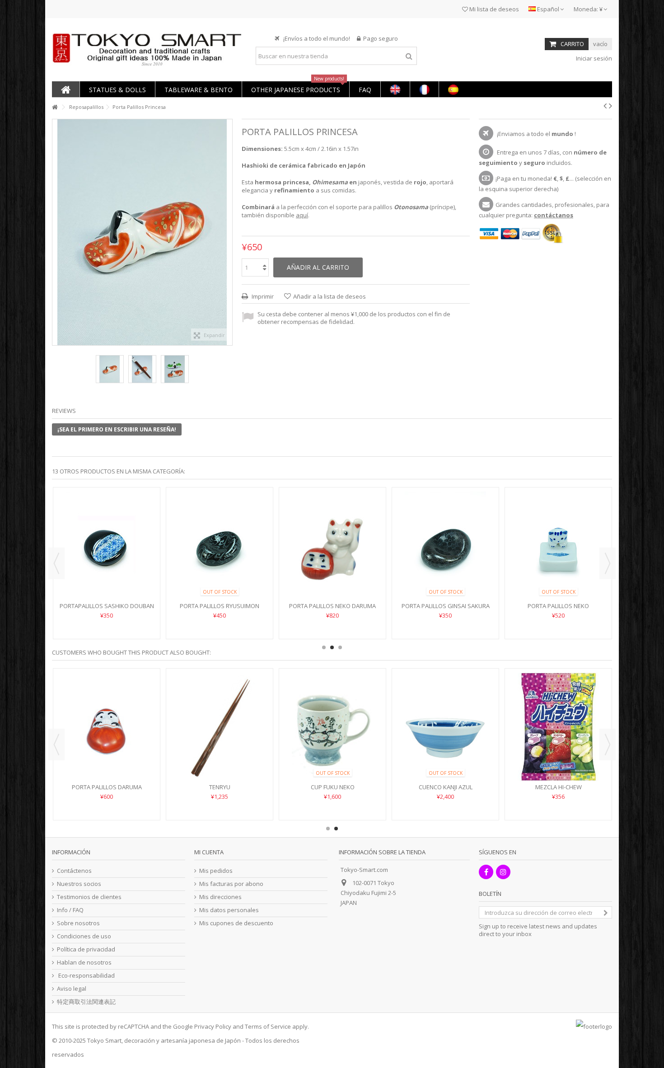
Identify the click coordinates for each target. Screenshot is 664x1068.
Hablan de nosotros (84, 962)
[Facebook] (486, 872)
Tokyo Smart (104, 1040)
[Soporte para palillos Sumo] (332, 532)
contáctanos (553, 215)
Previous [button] (56, 563)
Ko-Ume (220, 786)
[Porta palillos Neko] (219, 546)
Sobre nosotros (78, 923)
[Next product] (610, 105)
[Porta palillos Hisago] (332, 727)
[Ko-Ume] (219, 727)
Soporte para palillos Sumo (332, 579)
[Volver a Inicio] (54, 107)
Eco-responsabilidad (86, 975)
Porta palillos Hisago (332, 787)
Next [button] (607, 563)
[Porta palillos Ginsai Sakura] (106, 546)
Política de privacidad (86, 949)
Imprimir (262, 296)
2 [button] (332, 647)
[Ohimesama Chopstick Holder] (109, 369)
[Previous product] (605, 105)
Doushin (107, 787)
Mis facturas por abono (231, 884)
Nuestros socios (79, 884)
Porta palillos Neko (219, 606)
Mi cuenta (209, 852)
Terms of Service (268, 1026)
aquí (302, 215)
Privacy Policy (212, 1026)
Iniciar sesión (593, 58)
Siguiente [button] (228, 232)
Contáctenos (74, 871)
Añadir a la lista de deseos (329, 296)
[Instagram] (503, 872)
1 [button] (324, 647)
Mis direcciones (220, 897)
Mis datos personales (229, 910)
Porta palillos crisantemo (445, 579)
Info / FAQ (70, 910)
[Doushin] (106, 727)
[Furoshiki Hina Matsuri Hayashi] (558, 727)
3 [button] (340, 647)
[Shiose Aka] (445, 727)
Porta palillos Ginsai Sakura (107, 606)
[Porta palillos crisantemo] (445, 532)
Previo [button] (57, 232)
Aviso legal (71, 989)
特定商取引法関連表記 (86, 1002)
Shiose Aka (445, 787)
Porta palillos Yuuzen (558, 579)
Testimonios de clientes (89, 897)
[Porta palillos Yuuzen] (558, 532)
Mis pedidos (216, 871)
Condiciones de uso (84, 936)
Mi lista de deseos (493, 9)
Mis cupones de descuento (236, 923)
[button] (117, 89)
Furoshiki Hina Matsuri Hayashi (558, 787)
